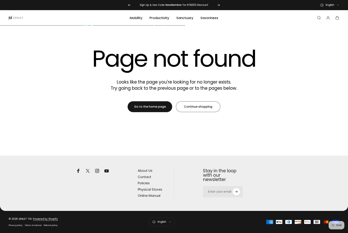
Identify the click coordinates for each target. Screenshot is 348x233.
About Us (145, 171)
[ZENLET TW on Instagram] (97, 171)
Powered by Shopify (45, 219)
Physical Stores (150, 190)
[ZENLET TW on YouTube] (106, 171)
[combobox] (329, 5)
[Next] (219, 5)
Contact (144, 177)
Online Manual (149, 196)
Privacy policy (15, 225)
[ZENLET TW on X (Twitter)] (88, 171)
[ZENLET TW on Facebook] (78, 171)
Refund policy (50, 225)
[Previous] (129, 5)
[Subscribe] (236, 191)
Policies (144, 183)
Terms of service (33, 225)
